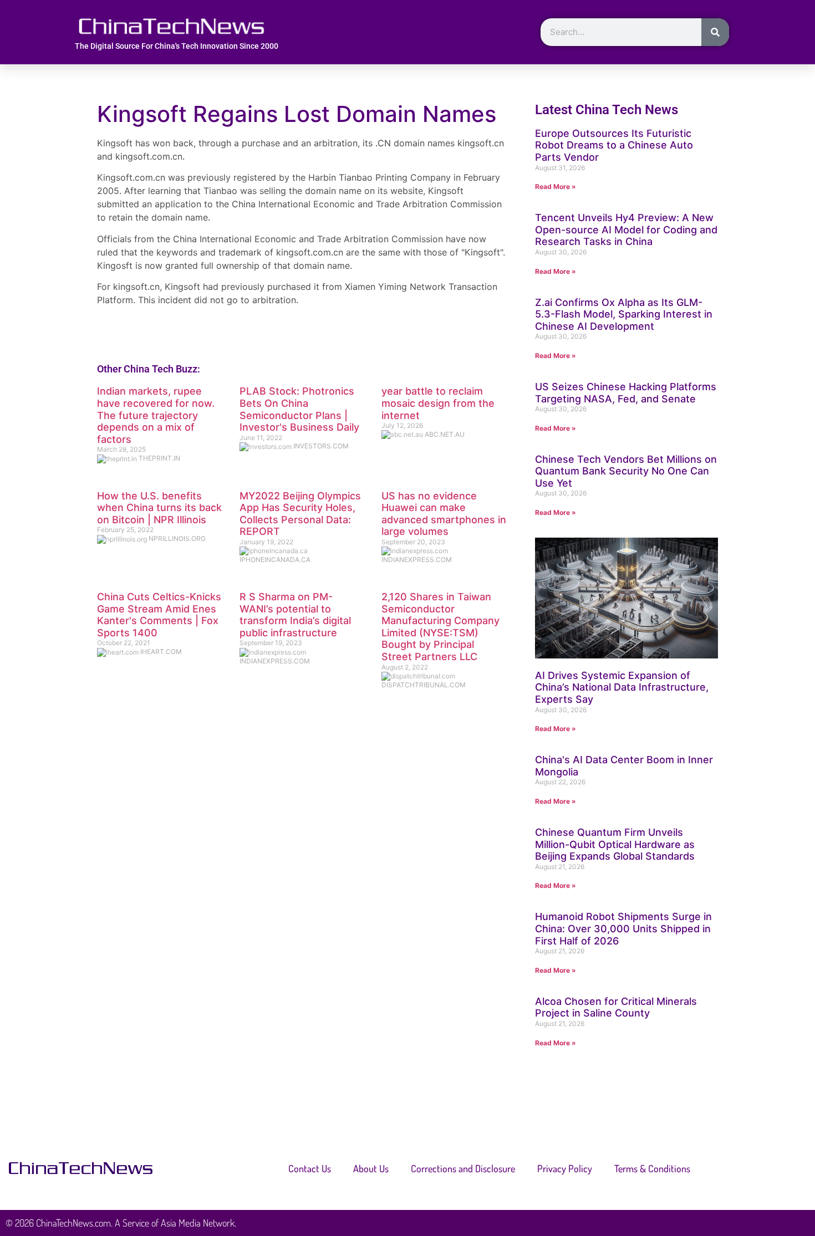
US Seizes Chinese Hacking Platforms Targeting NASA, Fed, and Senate (625, 393)
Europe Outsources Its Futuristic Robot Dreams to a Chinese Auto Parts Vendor (614, 145)
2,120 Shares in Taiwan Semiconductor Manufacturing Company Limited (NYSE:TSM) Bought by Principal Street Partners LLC (440, 626)
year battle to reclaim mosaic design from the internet (438, 403)
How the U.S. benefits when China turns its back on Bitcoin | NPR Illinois (159, 507)
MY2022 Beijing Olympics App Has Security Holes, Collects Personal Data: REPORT (300, 514)
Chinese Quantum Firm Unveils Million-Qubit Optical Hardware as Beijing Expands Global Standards (615, 844)
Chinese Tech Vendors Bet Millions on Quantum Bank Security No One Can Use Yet (626, 471)
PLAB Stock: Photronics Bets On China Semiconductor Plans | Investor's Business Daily (299, 409)
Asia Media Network (198, 1223)
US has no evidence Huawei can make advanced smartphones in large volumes (443, 514)
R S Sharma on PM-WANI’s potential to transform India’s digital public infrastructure (295, 615)
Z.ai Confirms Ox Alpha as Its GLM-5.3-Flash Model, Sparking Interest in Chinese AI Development (623, 314)
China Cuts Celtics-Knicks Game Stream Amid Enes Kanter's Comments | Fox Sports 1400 (159, 615)
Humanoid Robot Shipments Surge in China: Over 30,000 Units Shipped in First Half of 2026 (623, 928)
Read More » (555, 186)
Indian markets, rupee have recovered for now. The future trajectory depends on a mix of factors (156, 415)
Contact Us (309, 1168)
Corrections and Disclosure (463, 1168)
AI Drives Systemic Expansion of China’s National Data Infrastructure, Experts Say (622, 687)
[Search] (715, 32)
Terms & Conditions (652, 1168)
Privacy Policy (564, 1168)
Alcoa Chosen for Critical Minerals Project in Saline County (616, 1007)
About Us (371, 1168)
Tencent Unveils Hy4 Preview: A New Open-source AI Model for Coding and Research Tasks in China (626, 229)
